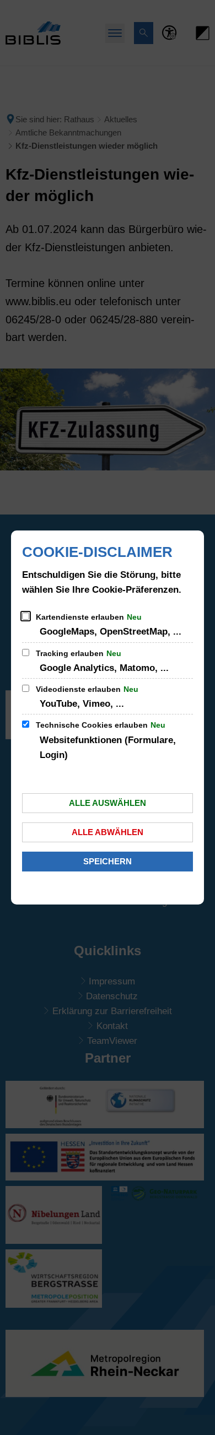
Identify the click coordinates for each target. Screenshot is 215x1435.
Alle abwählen (107, 832)
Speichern (107, 861)
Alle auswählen (107, 803)
